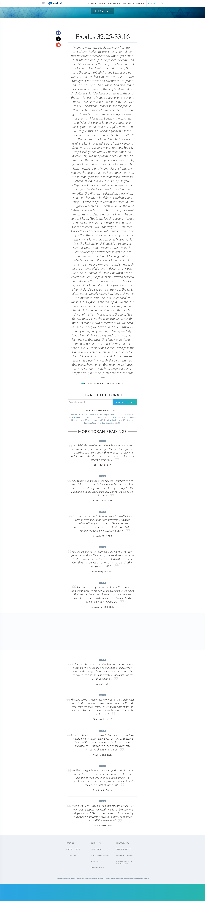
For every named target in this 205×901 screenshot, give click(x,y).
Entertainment (129, 3)
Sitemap (94, 861)
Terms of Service (123, 849)
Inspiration (92, 3)
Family (140, 3)
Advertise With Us (73, 849)
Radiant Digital (98, 868)
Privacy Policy (122, 843)
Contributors (97, 849)
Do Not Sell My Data (124, 855)
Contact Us (71, 855)
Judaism (102, 11)
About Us (70, 843)
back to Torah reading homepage (103, 384)
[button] (161, 3)
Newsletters (152, 3)
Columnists (96, 843)
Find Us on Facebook (100, 855)
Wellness (115, 3)
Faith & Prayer (102, 3)
